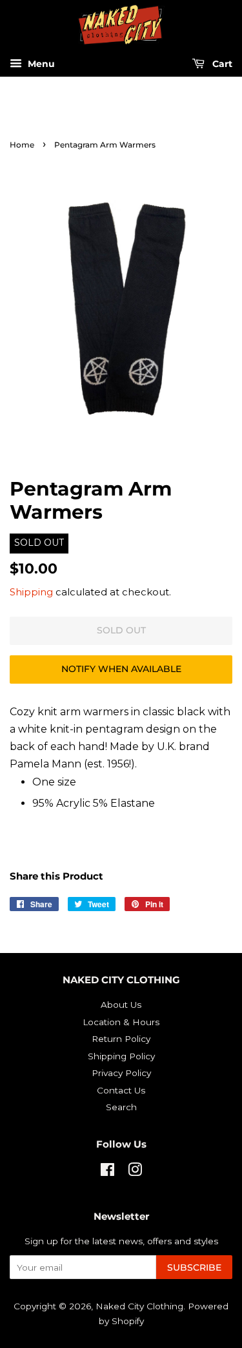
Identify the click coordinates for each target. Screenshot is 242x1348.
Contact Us (121, 1090)
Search (121, 1107)
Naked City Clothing (139, 1306)
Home (22, 144)
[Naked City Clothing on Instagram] (135, 1172)
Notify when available (121, 669)
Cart (221, 64)
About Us (121, 1004)
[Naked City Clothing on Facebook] (107, 1172)
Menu (40, 64)
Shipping (31, 592)
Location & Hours (121, 1022)
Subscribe (194, 1267)
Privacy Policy (121, 1073)
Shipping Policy (121, 1056)
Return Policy (121, 1039)
